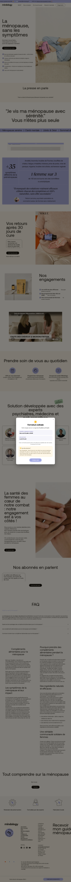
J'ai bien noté (35, 460)
